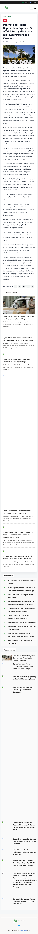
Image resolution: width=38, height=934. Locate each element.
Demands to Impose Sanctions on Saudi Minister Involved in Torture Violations (17, 557)
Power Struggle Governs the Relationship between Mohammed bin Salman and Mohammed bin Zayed (18, 535)
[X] (19, 286)
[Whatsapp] (32, 286)
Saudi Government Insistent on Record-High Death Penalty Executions (17, 512)
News (9, 16)
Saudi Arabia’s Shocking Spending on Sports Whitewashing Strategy (16, 360)
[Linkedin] (24, 286)
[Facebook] (15, 286)
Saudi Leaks (23, 930)
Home (4, 16)
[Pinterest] (28, 286)
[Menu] (35, 7)
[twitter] (19, 925)
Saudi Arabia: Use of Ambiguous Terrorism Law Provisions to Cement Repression (18, 317)
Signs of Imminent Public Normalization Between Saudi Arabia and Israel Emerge (18, 339)
